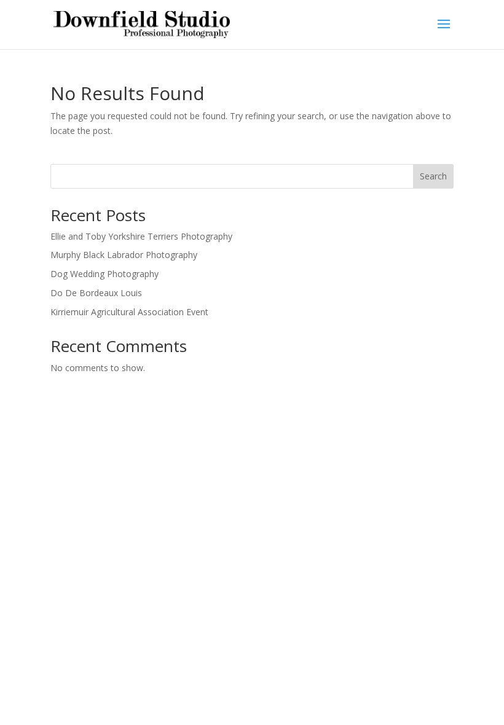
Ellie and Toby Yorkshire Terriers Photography (141, 236)
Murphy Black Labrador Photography (123, 255)
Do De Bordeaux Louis (96, 293)
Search (433, 176)
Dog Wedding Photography (104, 274)
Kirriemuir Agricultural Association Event (129, 312)
